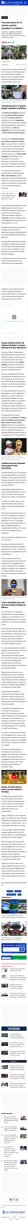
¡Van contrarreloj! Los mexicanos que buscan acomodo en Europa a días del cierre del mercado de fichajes (17, 1038)
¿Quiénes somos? (5, 1217)
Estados (4, 17)
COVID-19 (10, 891)
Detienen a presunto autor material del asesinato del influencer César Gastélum (17, 1067)
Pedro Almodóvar (11, 894)
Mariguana (18, 891)
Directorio (14, 1217)
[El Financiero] (10, 3)
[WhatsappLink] (14, 957)
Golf (19, 894)
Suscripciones (22, 1217)
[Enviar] (21, 949)
